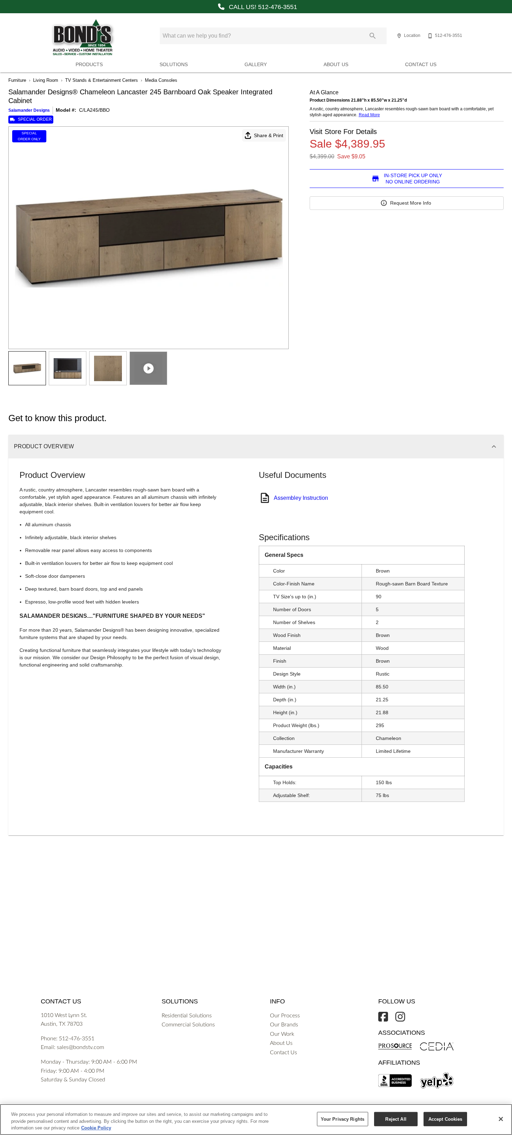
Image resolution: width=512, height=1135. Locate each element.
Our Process (285, 1015)
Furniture (17, 80)
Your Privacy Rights (342, 1118)
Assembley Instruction (301, 498)
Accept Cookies (445, 1118)
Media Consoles (161, 80)
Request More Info (410, 203)
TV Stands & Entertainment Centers (101, 80)
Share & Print (268, 135)
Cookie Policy (96, 1127)
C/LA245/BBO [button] (94, 110)
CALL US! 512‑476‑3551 (262, 6)
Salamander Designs (29, 110)
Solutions (174, 64)
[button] (399, 36)
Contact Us (420, 64)
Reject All (395, 1118)
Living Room (45, 80)
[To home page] (82, 37)
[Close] (501, 1119)
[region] (256, 1119)
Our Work (282, 1034)
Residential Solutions (187, 1015)
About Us (336, 64)
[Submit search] (373, 36)
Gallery (256, 64)
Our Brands (284, 1024)
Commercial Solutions (188, 1024)
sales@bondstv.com (80, 1047)
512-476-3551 (76, 1038)
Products (89, 64)
